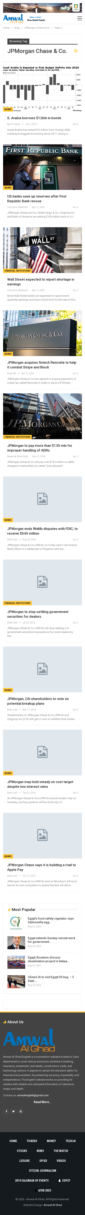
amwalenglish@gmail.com (33, 1095)
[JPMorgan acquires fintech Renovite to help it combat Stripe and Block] (42, 333)
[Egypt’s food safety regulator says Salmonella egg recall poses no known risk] (16, 923)
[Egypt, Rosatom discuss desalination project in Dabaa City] (16, 962)
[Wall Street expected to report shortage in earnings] (42, 250)
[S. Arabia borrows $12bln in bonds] (42, 89)
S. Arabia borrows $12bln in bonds (34, 118)
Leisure (24, 1160)
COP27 (66, 1180)
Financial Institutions (17, 270)
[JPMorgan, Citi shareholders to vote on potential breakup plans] (42, 669)
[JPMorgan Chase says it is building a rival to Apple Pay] (42, 836)
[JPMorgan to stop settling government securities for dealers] (42, 582)
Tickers (32, 1141)
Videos (61, 1160)
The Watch (61, 1151)
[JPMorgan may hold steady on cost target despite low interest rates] (42, 752)
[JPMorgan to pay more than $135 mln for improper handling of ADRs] (42, 416)
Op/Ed (43, 1160)
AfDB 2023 (44, 1190)
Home (13, 1141)
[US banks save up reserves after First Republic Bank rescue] (42, 167)
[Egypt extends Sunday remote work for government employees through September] (16, 942)
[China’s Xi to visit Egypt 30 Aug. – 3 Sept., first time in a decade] (16, 981)
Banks (8, 109)
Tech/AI (71, 1141)
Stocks (22, 1151)
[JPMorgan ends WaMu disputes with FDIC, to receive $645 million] (42, 499)
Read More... (42, 1102)
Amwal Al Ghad (53, 1205)
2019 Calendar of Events (32, 1180)
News (40, 1151)
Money (51, 1141)
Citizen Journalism (42, 1170)
